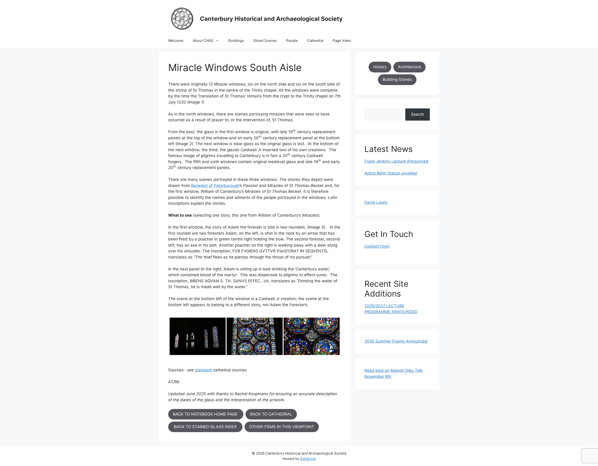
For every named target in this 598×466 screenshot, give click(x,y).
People (292, 40)
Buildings (236, 40)
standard (203, 370)
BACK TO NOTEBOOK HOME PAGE (206, 414)
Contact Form (377, 246)
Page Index (342, 40)
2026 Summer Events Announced (395, 341)
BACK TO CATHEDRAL (271, 414)
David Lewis (375, 202)
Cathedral (315, 40)
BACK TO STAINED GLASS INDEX (205, 426)
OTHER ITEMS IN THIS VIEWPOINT (281, 426)
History (380, 67)
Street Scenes (265, 40)
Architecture (409, 67)
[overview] (198, 336)
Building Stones (397, 79)
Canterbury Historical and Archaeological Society (271, 18)
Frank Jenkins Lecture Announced (396, 161)
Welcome (175, 40)
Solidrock (308, 458)
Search (417, 114)
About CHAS (203, 40)
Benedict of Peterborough (215, 185)
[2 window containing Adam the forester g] (255, 336)
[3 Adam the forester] (312, 336)
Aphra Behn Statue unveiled (390, 173)
